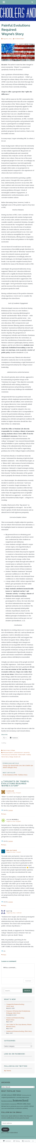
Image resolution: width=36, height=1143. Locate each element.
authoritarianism (18, 752)
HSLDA (19, 1104)
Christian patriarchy (26, 1095)
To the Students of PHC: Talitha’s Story (15, 774)
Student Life (17, 757)
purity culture (29, 1106)
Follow (5, 1129)
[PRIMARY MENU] (3, 2)
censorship (27, 752)
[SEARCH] (32, 2)
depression (25, 1097)
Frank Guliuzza (5, 754)
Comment (28, 981)
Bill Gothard (8, 1095)
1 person (10, 810)
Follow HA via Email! (11, 1112)
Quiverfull (4, 1108)
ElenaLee (10, 791)
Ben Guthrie (11, 850)
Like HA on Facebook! (14, 1054)
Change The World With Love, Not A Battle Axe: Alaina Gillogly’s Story (18, 765)
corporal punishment (8, 1097)
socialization (18, 1108)
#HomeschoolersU (8, 752)
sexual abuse (11, 1108)
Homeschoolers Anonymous (9, 1104)
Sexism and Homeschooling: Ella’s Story (19, 1031)
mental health (21, 754)
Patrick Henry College (9, 750)
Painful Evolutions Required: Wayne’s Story (15, 29)
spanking (25, 1108)
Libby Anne (27, 1104)
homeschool (13, 754)
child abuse (16, 1095)
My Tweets (7, 1070)
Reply (4, 814)
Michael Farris (5, 1106)
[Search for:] (13, 991)
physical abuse (20, 1106)
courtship (19, 1097)
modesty (28, 754)
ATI (2, 1095)
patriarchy (13, 1106)
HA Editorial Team (19, 38)
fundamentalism (6, 1101)
